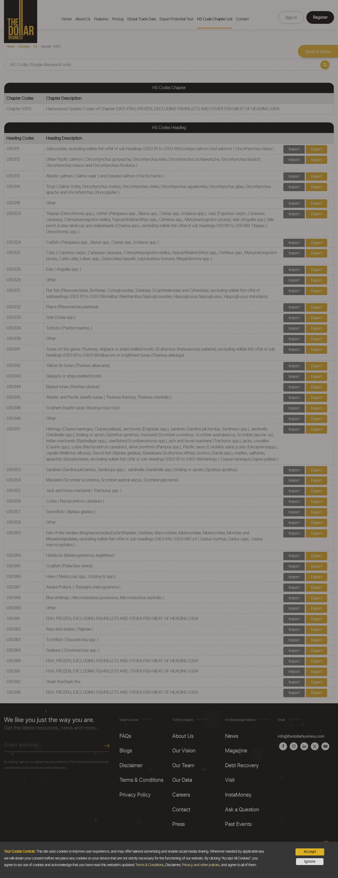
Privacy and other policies (200, 865)
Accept (310, 852)
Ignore (309, 861)
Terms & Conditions (149, 865)
